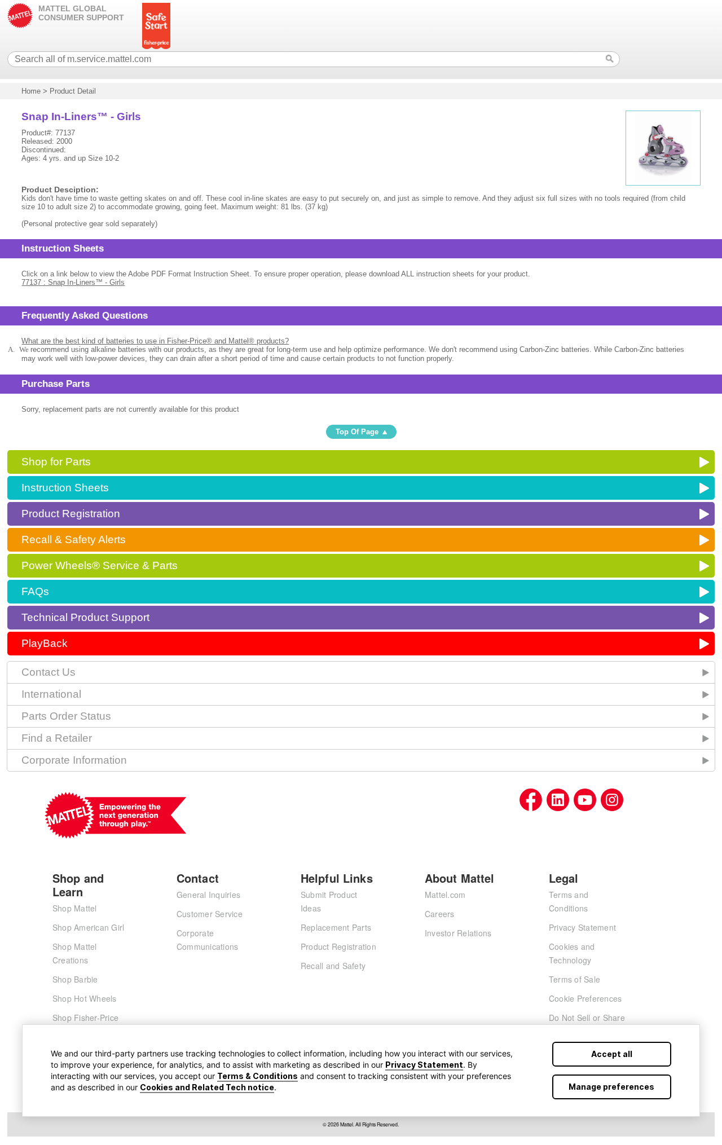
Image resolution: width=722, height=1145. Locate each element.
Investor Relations (458, 933)
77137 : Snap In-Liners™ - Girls (73, 282)
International (51, 694)
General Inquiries (208, 894)
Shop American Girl (88, 927)
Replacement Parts (336, 927)
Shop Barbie (75, 979)
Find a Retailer (56, 738)
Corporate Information (74, 760)
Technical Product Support (85, 617)
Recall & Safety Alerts (73, 539)
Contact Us (48, 672)
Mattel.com (445, 894)
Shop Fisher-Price (85, 1017)
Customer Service (210, 913)
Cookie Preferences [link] (585, 998)
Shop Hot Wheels (84, 998)
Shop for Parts (56, 462)
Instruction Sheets (65, 488)
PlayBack (44, 643)
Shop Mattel (74, 908)
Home (31, 91)
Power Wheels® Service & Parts (99, 565)
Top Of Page (357, 432)
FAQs (35, 591)
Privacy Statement (424, 1064)
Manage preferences (611, 1086)
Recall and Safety (333, 965)
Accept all (611, 1054)
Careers (440, 913)
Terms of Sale (574, 979)
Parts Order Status (66, 716)
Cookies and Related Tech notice (207, 1087)
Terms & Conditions (257, 1076)
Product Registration (70, 513)
